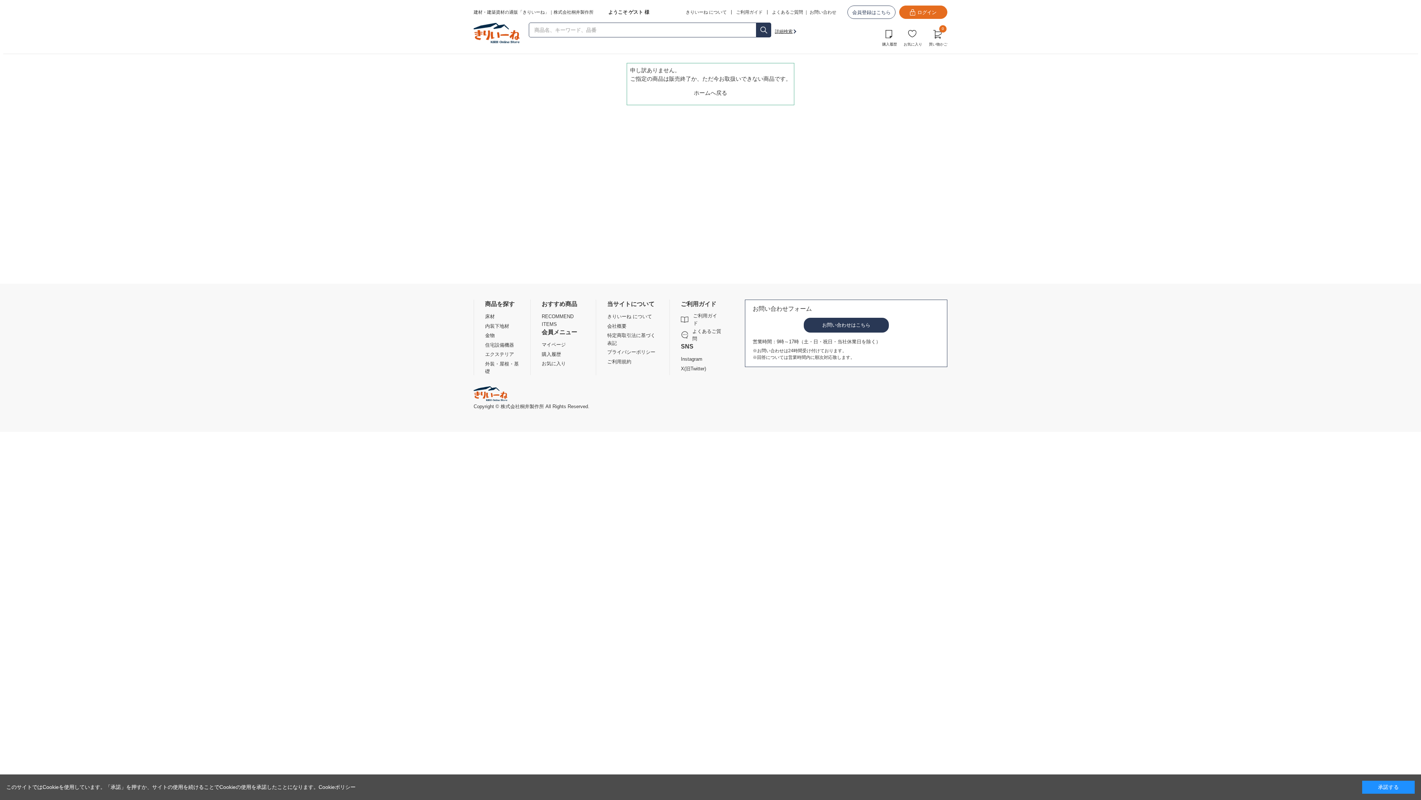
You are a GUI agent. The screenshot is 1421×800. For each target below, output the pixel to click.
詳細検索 (784, 31)
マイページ (554, 344)
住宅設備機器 (499, 345)
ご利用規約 (619, 361)
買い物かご (938, 37)
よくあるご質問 (787, 12)
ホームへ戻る (710, 93)
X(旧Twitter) (693, 368)
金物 (490, 335)
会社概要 (616, 326)
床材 (490, 316)
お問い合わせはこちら (846, 325)
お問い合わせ (823, 12)
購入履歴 (889, 44)
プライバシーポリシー (631, 352)
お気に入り (913, 44)
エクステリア (499, 354)
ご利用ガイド (705, 319)
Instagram (691, 359)
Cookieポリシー (337, 787)
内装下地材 (497, 326)
